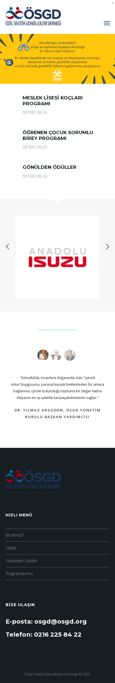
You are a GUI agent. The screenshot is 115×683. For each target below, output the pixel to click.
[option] (57, 257)
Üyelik (11, 548)
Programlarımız (19, 573)
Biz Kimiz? (14, 535)
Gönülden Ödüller (22, 560)
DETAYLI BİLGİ (35, 112)
